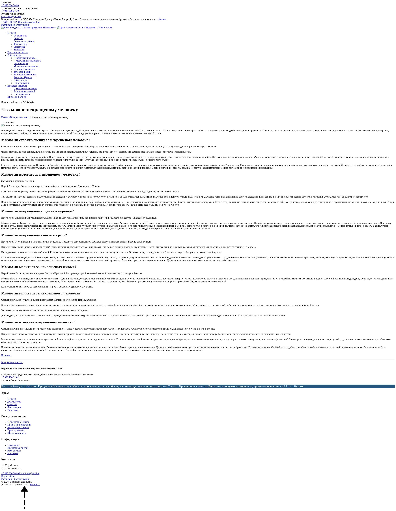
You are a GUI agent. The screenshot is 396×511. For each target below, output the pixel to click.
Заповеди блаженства (25, 74)
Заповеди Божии (22, 71)
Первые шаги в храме (25, 58)
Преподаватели (22, 94)
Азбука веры (14, 55)
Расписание (15, 24)
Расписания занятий (24, 91)
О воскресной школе (18, 422)
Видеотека (19, 46)
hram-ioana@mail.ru (29, 473)
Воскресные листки (17, 52)
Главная (5, 117)
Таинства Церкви (23, 77)
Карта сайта (7, 476)
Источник (6, 355)
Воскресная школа (17, 85)
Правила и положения (25, 88)
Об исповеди (20, 80)
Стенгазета (13, 445)
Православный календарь (27, 60)
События (18, 38)
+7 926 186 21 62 (10, 377)
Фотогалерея (20, 44)
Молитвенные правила (26, 66)
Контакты (19, 49)
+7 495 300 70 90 (10, 473)
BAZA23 (35, 484)
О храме (11, 33)
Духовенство (20, 35)
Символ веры (21, 63)
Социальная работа (24, 41)
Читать (162, 19)
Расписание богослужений (15, 479)
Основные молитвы (24, 69)
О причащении (22, 83)
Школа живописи (16, 97)
